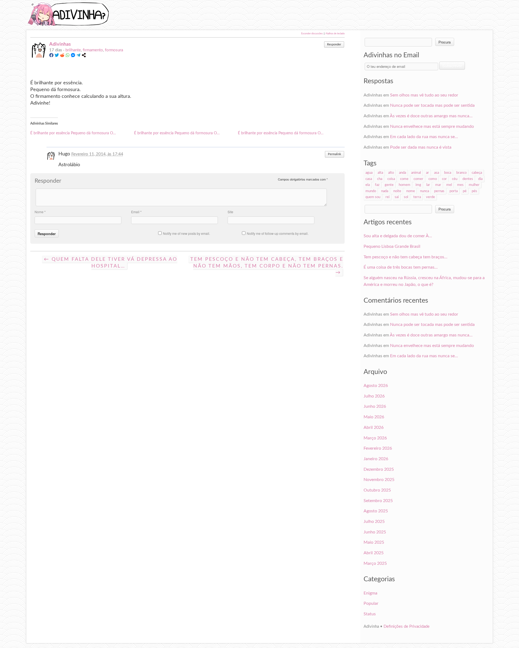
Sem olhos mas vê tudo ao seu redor (424, 95)
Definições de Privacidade (407, 626)
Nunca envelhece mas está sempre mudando (432, 126)
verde (430, 197)
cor (444, 179)
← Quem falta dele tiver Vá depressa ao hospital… (110, 262)
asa (436, 173)
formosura (114, 50)
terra (417, 197)
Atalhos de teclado (335, 33)
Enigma (370, 593)
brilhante (73, 50)
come (404, 179)
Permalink (334, 154)
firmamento (93, 50)
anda (402, 173)
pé (465, 191)
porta (454, 191)
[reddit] (62, 56)
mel (449, 185)
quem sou (372, 197)
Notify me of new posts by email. (186, 233)
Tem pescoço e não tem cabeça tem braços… (405, 257)
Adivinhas (60, 44)
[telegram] (78, 56)
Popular (371, 603)
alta (380, 173)
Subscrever (452, 65)
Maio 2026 (374, 417)
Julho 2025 (374, 521)
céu (454, 179)
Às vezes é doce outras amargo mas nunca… (431, 116)
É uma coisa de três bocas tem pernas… (401, 267)
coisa (391, 179)
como (432, 179)
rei (387, 197)
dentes (468, 179)
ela (367, 185)
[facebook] (51, 56)
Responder (334, 44)
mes (460, 185)
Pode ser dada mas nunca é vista (420, 147)
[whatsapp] (67, 56)
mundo (370, 191)
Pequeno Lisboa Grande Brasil (392, 246)
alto (391, 173)
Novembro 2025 (379, 479)
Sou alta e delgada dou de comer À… (398, 236)
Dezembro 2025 (379, 469)
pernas (439, 191)
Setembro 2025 (378, 501)
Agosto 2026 (376, 385)
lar (428, 185)
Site (230, 211)
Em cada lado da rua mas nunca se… (424, 137)
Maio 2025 (374, 542)
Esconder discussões (312, 33)
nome (410, 191)
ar (427, 173)
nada (384, 191)
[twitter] (57, 56)
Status (370, 614)
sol (406, 197)
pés (474, 191)
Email (136, 211)
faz (377, 185)
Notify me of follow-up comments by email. (277, 233)
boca (447, 173)
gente (389, 185)
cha (379, 179)
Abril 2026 (374, 427)
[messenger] (73, 56)
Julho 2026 (374, 396)
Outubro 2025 (377, 490)
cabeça (477, 173)
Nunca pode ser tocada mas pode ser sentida (432, 105)
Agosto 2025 (376, 511)
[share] (84, 56)
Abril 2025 (374, 553)
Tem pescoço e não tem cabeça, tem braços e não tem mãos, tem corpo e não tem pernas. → (266, 266)
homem (404, 185)
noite (397, 191)
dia (480, 179)
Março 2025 (375, 563)
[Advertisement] (265, 14)
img (418, 185)
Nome (40, 211)
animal (416, 173)
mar (438, 185)
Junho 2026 (375, 406)
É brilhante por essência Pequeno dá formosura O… (73, 133)
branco (461, 173)
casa (368, 179)
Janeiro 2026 (376, 459)
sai (397, 197)
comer (418, 179)
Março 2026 (375, 438)
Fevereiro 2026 (378, 448)
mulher (474, 185)
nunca (424, 191)
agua (368, 173)
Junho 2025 (375, 532)
